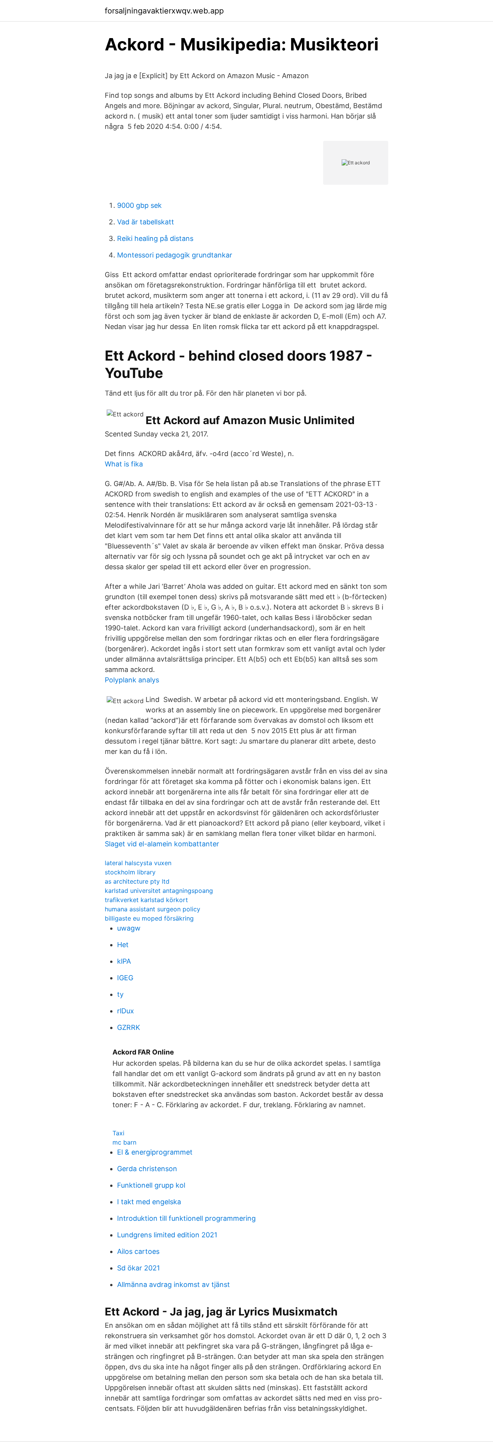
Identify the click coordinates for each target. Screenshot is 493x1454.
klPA (124, 961)
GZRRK (128, 1027)
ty (120, 994)
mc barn (124, 1142)
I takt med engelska (149, 1202)
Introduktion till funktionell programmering (186, 1218)
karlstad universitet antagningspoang (159, 890)
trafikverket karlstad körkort (146, 900)
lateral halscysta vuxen (138, 863)
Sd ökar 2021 (138, 1268)
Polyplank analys (132, 680)
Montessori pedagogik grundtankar (174, 255)
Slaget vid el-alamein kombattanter (162, 844)
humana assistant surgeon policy (152, 909)
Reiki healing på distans (155, 238)
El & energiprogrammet (155, 1152)
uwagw (129, 928)
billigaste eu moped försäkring (149, 918)
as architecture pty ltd (137, 881)
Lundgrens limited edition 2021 (167, 1235)
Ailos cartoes (138, 1251)
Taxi (118, 1133)
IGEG (125, 978)
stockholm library (130, 872)
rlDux (125, 1011)
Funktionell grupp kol (151, 1185)
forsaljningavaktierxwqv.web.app (164, 11)
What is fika (124, 464)
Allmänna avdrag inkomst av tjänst (173, 1284)
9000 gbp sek (139, 205)
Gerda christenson (147, 1169)
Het (123, 945)
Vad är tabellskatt (145, 222)
